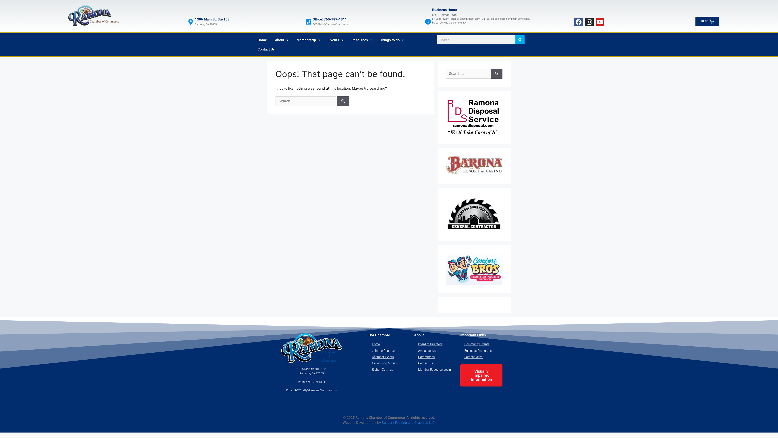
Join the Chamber (384, 351)
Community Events (476, 344)
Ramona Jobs (473, 357)
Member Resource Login (434, 369)
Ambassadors (427, 351)
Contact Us (266, 49)
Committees (426, 357)
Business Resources (478, 351)
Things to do (390, 40)
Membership (306, 40)
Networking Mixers (384, 363)
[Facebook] (578, 22)
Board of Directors (430, 344)
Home (262, 40)
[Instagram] (589, 22)
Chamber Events (383, 357)
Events (333, 40)
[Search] (520, 39)
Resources (360, 40)
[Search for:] (306, 101)
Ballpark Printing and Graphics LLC (408, 423)
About (279, 40)
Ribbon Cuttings (382, 369)
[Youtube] (600, 22)
